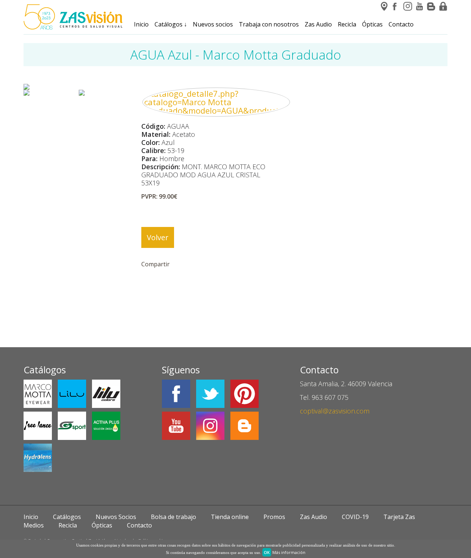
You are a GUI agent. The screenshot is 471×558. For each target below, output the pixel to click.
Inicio (141, 24)
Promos (274, 517)
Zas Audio (318, 24)
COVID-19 (355, 517)
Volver (158, 237)
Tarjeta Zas (399, 517)
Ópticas (372, 24)
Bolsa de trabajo (173, 517)
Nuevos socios (213, 24)
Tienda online (230, 517)
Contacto (401, 24)
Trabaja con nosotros (269, 24)
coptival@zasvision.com (334, 410)
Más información (288, 552)
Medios (34, 525)
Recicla (347, 24)
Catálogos (171, 24)
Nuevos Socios (116, 517)
